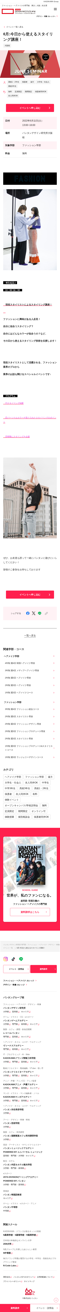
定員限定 (9, 811)
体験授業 (9, 817)
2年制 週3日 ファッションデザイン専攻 (23, 724)
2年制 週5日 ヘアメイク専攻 (18, 678)
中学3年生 (10, 788)
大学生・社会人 (13, 782)
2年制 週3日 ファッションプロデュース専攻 (25, 731)
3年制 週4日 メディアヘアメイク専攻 (22, 670)
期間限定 (23, 811)
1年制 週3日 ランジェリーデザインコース (24, 757)
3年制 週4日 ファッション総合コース (22, 709)
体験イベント (12, 799)
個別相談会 (24, 817)
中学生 (45, 782)
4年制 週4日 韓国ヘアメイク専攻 (20, 663)
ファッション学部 (34, 777)
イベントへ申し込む (30, 108)
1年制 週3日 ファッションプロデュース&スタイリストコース (29, 748)
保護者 (8, 794)
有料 (35, 794)
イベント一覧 (8, 948)
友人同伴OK (31, 782)
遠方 (50, 777)
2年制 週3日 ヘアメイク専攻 (18, 685)
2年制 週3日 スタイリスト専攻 (19, 738)
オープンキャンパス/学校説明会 (21, 805)
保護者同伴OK (41, 817)
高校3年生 (25, 788)
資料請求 (43, 969)
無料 (44, 805)
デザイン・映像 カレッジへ (46, 16)
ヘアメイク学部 (13, 777)
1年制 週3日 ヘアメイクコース (19, 692)
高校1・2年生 (41, 788)
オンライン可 (39, 811)
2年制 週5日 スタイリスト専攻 (19, 716)
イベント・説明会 (16, 969)
